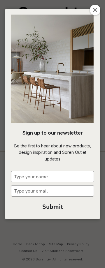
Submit (52, 206)
